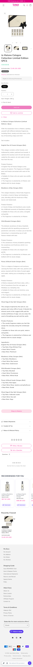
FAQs (5, 582)
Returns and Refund (9, 576)
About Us (6, 591)
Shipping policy (27, 656)
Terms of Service (8, 615)
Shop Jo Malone (16, 411)
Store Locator (8, 593)
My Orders (7, 557)
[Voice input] (7, 663)
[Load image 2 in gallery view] (16, 48)
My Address (7, 554)
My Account (7, 552)
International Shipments (11, 574)
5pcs (5, 87)
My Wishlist (7, 560)
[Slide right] (20, 43)
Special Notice (8, 579)
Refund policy (24, 653)
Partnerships (7, 596)
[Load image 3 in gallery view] (25, 48)
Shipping (3, 74)
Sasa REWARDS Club (10, 568)
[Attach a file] (3, 663)
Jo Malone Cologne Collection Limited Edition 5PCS (7, 531)
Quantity (3, 90)
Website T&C (7, 610)
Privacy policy (7, 656)
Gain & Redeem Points (10, 571)
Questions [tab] (5, 454)
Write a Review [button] (17, 446)
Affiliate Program (9, 599)
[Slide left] (13, 43)
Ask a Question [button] (17, 450)
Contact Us (7, 601)
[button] (3, 5)
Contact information (17, 658)
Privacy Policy (8, 613)
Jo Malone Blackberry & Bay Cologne (7, 494)
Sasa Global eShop (14, 653)
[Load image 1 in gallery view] (8, 48)
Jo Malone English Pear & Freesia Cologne (21, 495)
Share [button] (5, 117)
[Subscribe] (27, 625)
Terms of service (17, 656)
